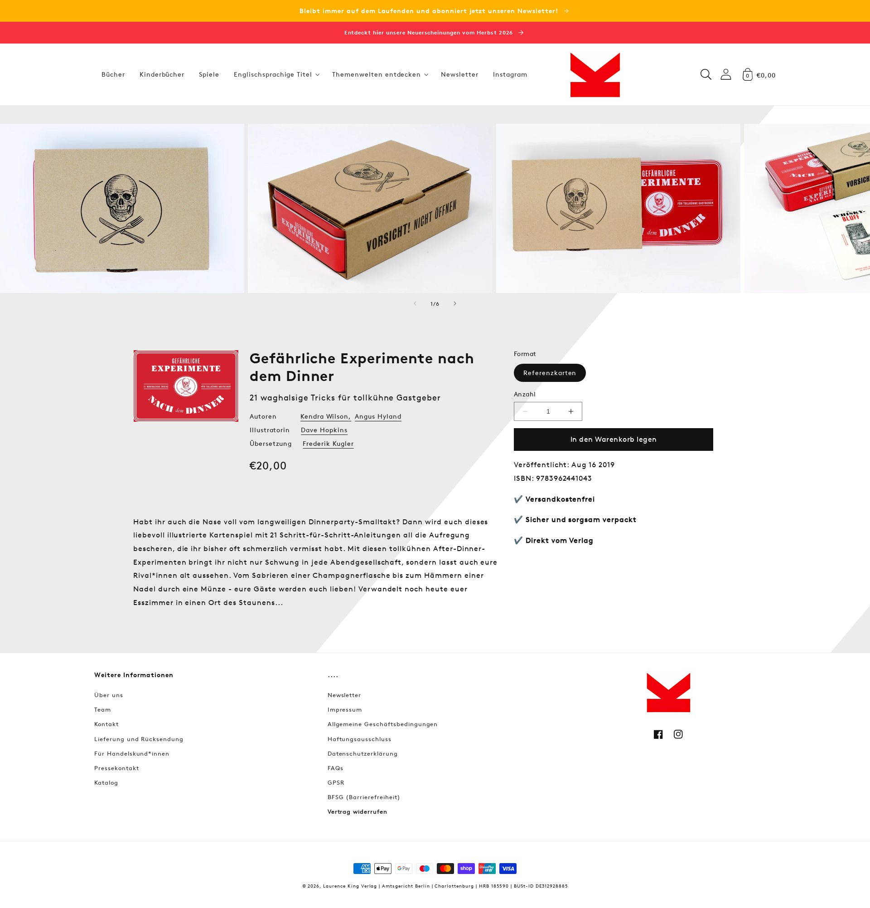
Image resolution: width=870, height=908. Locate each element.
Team (102, 709)
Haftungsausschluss (360, 738)
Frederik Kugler (328, 443)
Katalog (106, 782)
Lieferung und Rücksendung (139, 738)
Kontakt (106, 723)
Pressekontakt (116, 767)
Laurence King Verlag (350, 885)
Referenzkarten (549, 372)
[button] (276, 74)
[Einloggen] (725, 74)
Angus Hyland (378, 416)
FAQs (335, 767)
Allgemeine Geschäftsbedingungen (383, 723)
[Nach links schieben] (415, 303)
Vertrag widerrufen (357, 811)
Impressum (345, 709)
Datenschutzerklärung (363, 753)
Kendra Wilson (324, 416)
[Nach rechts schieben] (455, 303)
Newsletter (345, 694)
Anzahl (525, 394)
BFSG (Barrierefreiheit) (364, 797)
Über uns (108, 694)
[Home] (595, 74)
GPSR (336, 782)
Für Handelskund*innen (131, 753)
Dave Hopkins (324, 430)
